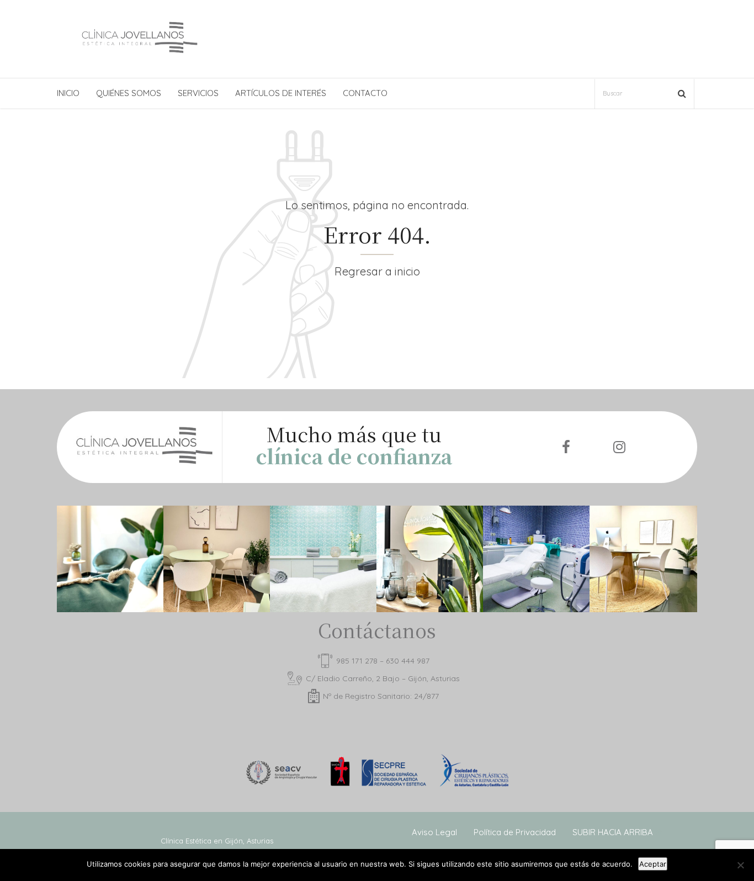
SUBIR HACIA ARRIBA (612, 832)
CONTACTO (365, 93)
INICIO (68, 93)
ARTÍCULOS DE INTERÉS (280, 93)
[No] (740, 865)
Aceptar (652, 863)
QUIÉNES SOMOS (128, 93)
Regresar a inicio (377, 271)
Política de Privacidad (515, 832)
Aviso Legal (434, 832)
